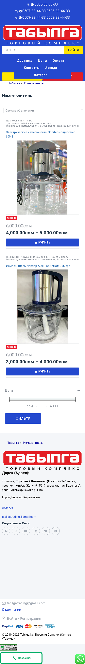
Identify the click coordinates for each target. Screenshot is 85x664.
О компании (11, 609)
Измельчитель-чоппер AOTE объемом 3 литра (38, 266)
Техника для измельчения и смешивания (31, 125)
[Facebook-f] (6, 531)
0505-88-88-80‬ (46, 4)
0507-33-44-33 (34, 11)
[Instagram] (16, 531)
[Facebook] (56, 531)
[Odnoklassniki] (36, 531)
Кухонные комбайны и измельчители (28, 123)
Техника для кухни (68, 125)
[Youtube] (26, 531)
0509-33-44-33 (34, 17)
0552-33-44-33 (58, 17)
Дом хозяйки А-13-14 (18, 120)
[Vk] (46, 531)
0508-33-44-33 (58, 11)
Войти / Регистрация (24, 618)
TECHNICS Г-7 (14, 256)
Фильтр (23, 419)
